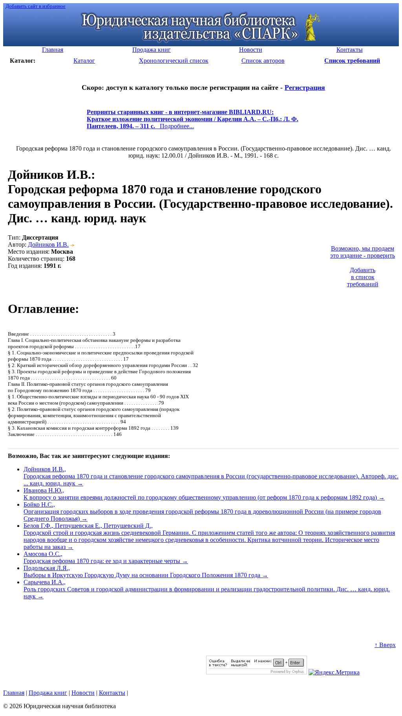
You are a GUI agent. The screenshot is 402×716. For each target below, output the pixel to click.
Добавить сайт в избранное (35, 6)
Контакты (112, 692)
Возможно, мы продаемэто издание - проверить (362, 252)
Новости (83, 692)
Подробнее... (192, 122)
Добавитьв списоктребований (362, 277)
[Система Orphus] (256, 672)
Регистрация (305, 87)
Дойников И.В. (48, 244)
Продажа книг (48, 692)
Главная (13, 692)
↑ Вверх (385, 644)
